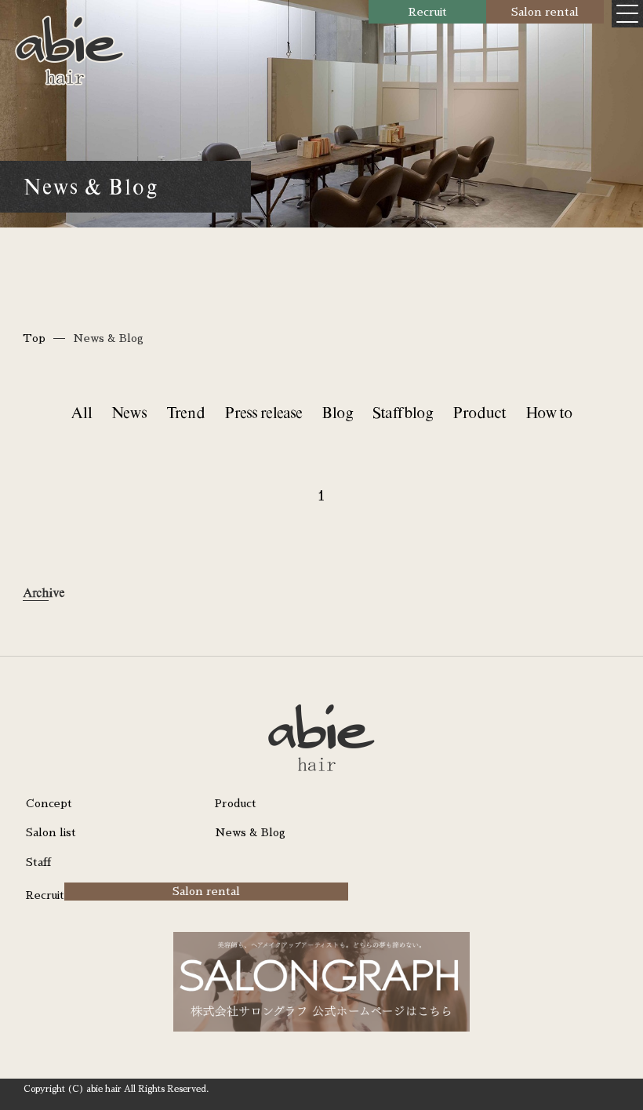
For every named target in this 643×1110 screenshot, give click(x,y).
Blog (337, 412)
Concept (49, 803)
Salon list (51, 832)
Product (479, 412)
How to (548, 412)
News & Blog (250, 832)
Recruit (428, 11)
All (81, 412)
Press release (263, 412)
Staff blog (402, 412)
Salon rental (545, 11)
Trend (185, 412)
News (129, 412)
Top (34, 338)
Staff (38, 862)
